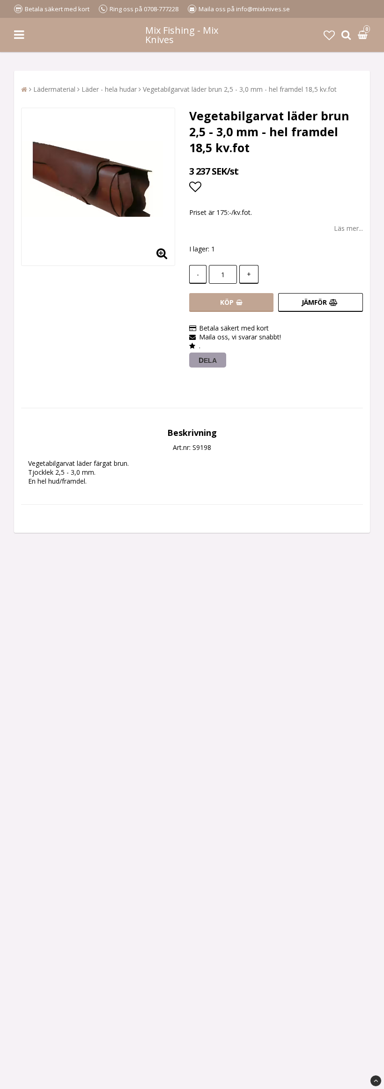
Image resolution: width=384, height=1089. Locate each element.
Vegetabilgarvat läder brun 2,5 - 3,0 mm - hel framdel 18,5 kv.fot (240, 89)
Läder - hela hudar (109, 89)
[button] (329, 34)
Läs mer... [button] (348, 228)
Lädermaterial (54, 89)
